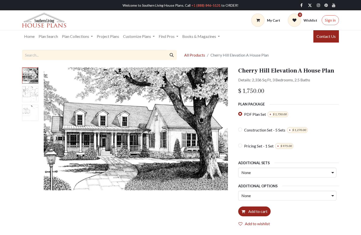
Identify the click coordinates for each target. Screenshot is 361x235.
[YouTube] (334, 5)
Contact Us (326, 36)
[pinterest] (326, 5)
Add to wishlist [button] (257, 223)
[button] (55, 129)
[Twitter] (310, 5)
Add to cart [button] (257, 211)
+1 (206, 5)
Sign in (330, 20)
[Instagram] (318, 5)
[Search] (172, 55)
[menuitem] (29, 36)
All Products (194, 55)
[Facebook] (301, 5)
